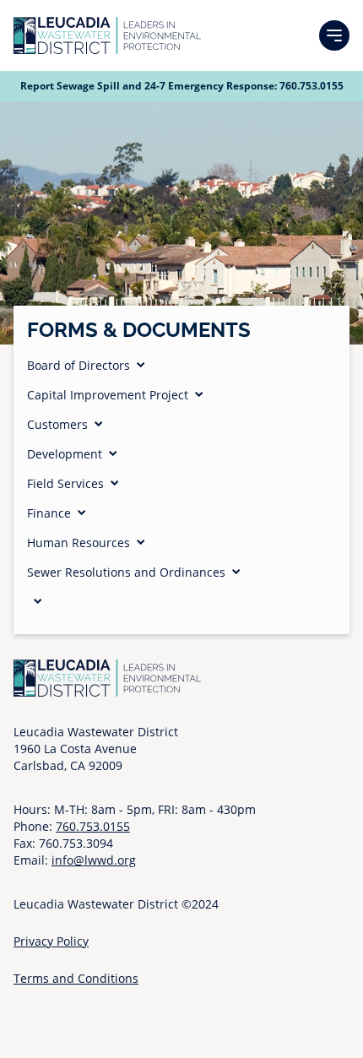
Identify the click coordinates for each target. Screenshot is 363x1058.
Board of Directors (78, 365)
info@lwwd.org (93, 860)
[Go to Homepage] (107, 35)
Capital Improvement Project (107, 395)
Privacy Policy (51, 941)
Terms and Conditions (76, 978)
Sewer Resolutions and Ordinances (126, 572)
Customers (57, 424)
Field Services (65, 483)
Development (64, 454)
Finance (49, 513)
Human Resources (78, 542)
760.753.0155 (311, 86)
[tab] (181, 365)
